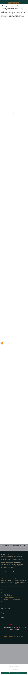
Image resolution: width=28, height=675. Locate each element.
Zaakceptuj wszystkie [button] (14, 672)
